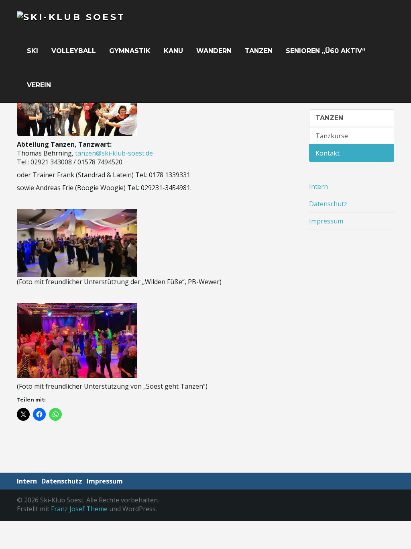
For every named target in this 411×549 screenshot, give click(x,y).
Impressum (326, 221)
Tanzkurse (331, 135)
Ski (33, 51)
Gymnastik (131, 51)
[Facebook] (390, 506)
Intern (318, 186)
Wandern (215, 51)
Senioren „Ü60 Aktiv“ (326, 51)
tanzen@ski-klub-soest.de (114, 153)
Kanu (174, 51)
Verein (40, 85)
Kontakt (327, 153)
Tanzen (260, 51)
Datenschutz (328, 203)
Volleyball (74, 51)
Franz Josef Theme (79, 508)
